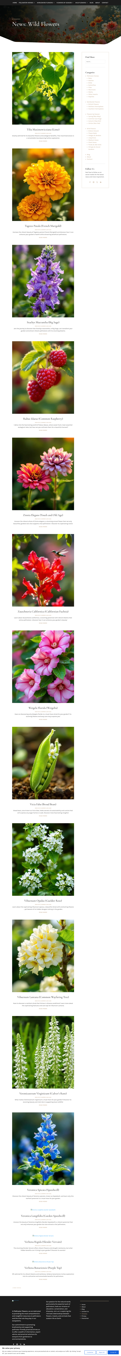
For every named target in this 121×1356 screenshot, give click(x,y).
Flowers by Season (64, 3)
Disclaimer (85, 1318)
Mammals (92, 90)
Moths (90, 92)
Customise (90, 1352)
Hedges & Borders (94, 135)
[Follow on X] (97, 182)
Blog (91, 3)
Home (15, 3)
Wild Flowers (80, 3)
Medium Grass (93, 140)
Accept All (113, 1352)
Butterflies (92, 85)
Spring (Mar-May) (94, 116)
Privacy (84, 1316)
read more (43, 141)
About (97, 3)
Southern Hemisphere (96, 109)
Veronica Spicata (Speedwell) (43, 1190)
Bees (90, 78)
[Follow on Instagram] (93, 182)
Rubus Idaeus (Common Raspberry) (43, 418)
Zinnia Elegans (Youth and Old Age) (43, 515)
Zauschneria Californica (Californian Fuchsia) (43, 611)
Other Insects (93, 94)
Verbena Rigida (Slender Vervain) (43, 1242)
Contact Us (85, 1311)
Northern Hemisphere (95, 106)
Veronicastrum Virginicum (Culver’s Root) (43, 1093)
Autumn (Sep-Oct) (94, 121)
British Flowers (93, 104)
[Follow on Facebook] (90, 182)
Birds (90, 83)
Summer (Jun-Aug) (46, 133)
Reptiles (91, 96)
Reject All (102, 1352)
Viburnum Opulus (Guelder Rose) (43, 900)
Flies (90, 87)
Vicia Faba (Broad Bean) (43, 804)
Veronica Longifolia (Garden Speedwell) (43, 1216)
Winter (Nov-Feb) (94, 123)
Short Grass (92, 142)
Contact (105, 3)
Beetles (91, 80)
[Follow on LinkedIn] (100, 182)
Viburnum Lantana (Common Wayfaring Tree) (43, 997)
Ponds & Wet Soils (94, 145)
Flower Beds (92, 133)
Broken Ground (93, 131)
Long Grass (92, 138)
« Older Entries (16, 1288)
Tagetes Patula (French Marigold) (43, 226)
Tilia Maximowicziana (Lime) (43, 129)
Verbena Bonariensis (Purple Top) (43, 1267)
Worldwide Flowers (45, 3)
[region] (60, 1350)
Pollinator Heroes (26, 3)
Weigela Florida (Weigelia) (43, 708)
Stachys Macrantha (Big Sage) (43, 322)
